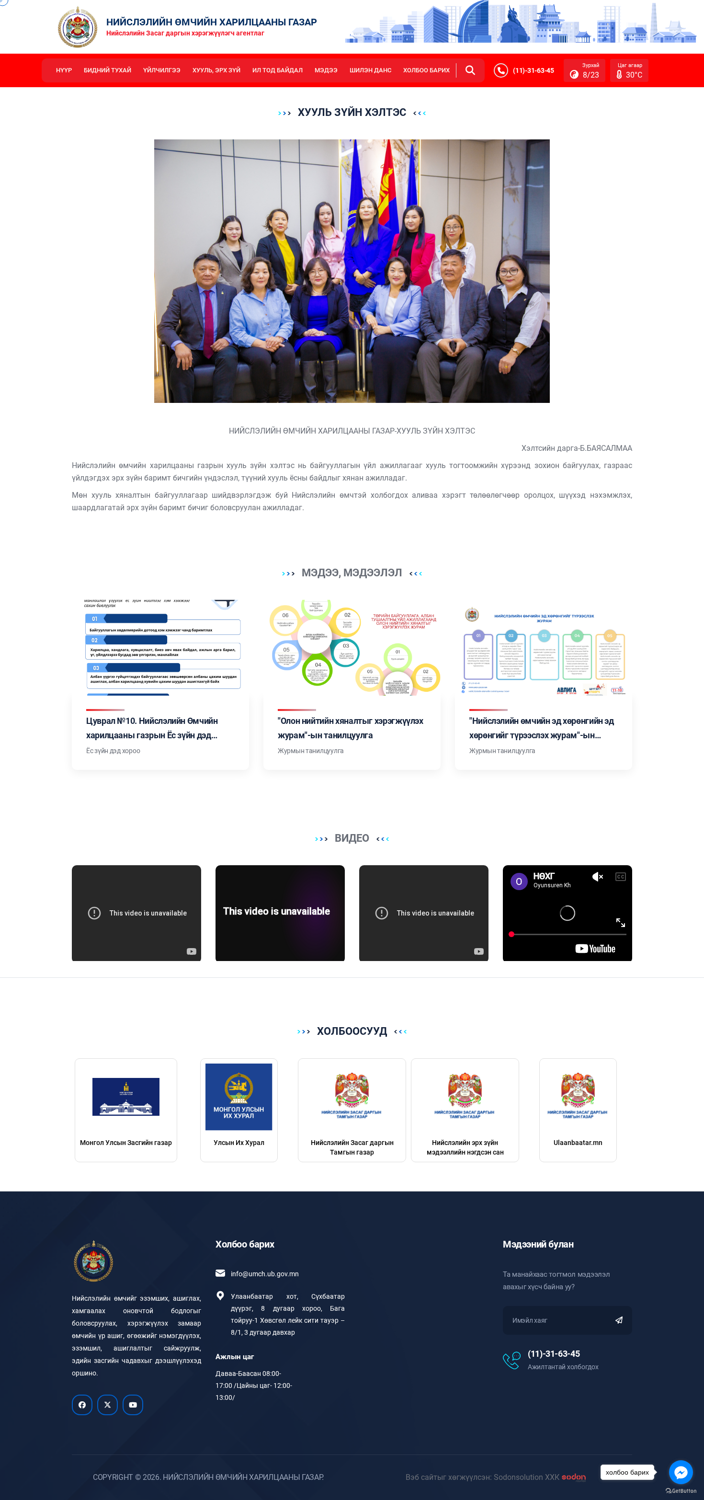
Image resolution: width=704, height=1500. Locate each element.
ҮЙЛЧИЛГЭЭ (162, 70)
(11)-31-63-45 (553, 1354)
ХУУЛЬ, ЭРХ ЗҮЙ (216, 70)
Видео (352, 838)
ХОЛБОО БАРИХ (426, 70)
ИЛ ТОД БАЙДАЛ (277, 70)
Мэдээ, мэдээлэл (352, 573)
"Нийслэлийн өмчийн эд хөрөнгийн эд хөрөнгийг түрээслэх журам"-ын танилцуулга (541, 735)
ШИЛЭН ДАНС (370, 70)
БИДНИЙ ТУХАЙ (107, 70)
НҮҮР (64, 70)
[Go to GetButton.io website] (681, 1490)
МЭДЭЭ (326, 70)
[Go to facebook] (681, 1472)
